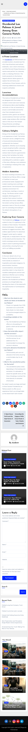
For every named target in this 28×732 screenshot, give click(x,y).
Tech (6, 702)
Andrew (9, 38)
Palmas (17, 220)
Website (4, 559)
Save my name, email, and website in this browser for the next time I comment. (13, 571)
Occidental (8, 59)
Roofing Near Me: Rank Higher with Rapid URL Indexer (12, 481)
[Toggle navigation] (2, 4)
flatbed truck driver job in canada (12, 611)
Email (4, 552)
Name (4, 544)
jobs (6, 651)
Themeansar (14, 729)
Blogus (23, 727)
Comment (5, 521)
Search (4, 586)
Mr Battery (9, 483)
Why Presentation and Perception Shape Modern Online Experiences (13, 707)
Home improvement (8, 20)
